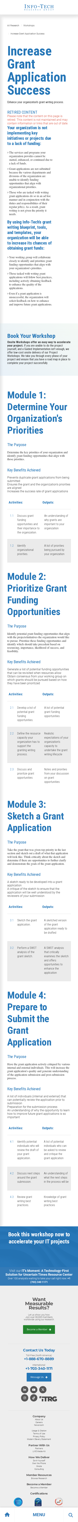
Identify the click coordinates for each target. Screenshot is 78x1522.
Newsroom (39, 1425)
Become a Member (37, 1329)
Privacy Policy (39, 1436)
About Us (39, 1419)
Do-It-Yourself (39, 1460)
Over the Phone (39, 1463)
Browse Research (39, 1478)
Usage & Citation (39, 1430)
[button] (39, 1514)
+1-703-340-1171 (38, 1368)
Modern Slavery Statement (39, 1439)
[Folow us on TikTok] (33, 1398)
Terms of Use (39, 1433)
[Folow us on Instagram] (24, 1398)
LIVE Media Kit (39, 1451)
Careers (39, 1422)
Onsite (39, 1466)
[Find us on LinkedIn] (24, 1390)
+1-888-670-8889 (39, 1359)
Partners (39, 1448)
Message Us (37, 1377)
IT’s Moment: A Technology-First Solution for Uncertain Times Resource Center (39, 1272)
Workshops (28, 25)
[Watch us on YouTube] (34, 1390)
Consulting (39, 1469)
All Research (13, 25)
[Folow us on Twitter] (43, 1390)
